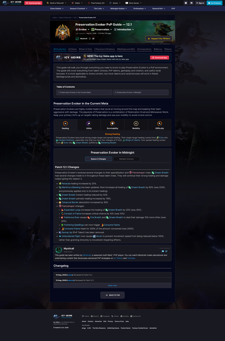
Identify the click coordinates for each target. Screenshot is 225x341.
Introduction (60, 49)
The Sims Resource (99, 328)
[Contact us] (186, 3)
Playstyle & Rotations (105, 49)
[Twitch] (90, 38)
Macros (159, 49)
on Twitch (118, 258)
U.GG (89, 328)
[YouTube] (93, 38)
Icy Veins (56, 322)
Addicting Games (113, 328)
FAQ (104, 321)
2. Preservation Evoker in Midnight (128, 92)
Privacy (110, 321)
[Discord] (191, 3)
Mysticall (87, 255)
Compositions (145, 49)
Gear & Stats (86, 49)
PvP (173, 8)
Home (55, 17)
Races (168, 49)
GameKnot (153, 328)
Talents (73, 49)
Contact (90, 321)
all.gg (84, 328)
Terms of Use (119, 321)
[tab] (65, 125)
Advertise (98, 321)
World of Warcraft (65, 17)
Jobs (127, 321)
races (70, 275)
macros (71, 280)
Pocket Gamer (126, 328)
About (84, 321)
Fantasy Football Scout (140, 328)
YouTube (131, 258)
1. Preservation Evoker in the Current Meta (74, 92)
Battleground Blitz (127, 49)
